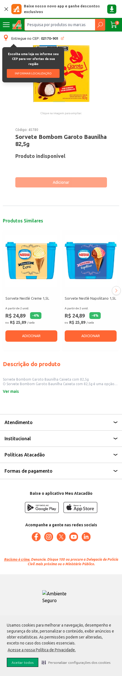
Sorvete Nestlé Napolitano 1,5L (90, 298)
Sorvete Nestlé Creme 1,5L (27, 298)
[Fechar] (6, 9)
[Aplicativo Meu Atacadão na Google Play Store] (42, 507)
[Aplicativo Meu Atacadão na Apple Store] (80, 507)
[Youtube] (73, 536)
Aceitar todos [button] (22, 662)
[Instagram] (48, 536)
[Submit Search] (100, 24)
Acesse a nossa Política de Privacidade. (42, 650)
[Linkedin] (86, 536)
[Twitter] (61, 536)
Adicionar (61, 182)
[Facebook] (36, 536)
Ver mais (11, 391)
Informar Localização (33, 73)
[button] (76, 662)
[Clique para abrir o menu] (6, 24)
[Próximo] (116, 290)
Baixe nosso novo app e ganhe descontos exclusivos (62, 9)
